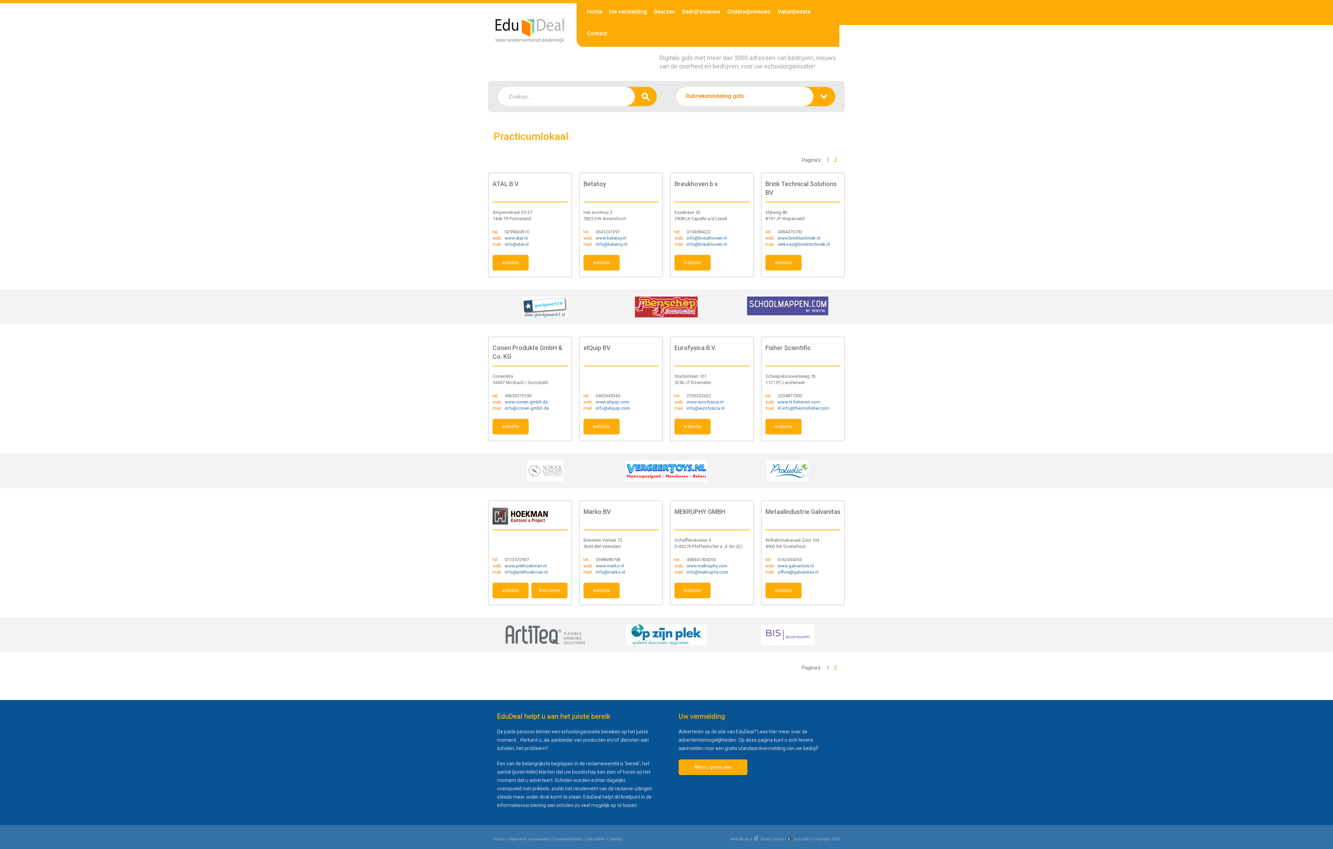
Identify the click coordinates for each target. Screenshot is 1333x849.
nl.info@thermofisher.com (803, 408)
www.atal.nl (516, 238)
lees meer (550, 590)
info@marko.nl (610, 572)
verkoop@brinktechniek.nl (804, 244)
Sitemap (615, 839)
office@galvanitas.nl (798, 572)
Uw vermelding (628, 11)
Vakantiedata (794, 11)
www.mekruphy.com (707, 565)
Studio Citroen (772, 839)
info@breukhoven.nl (707, 238)
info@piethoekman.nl (526, 572)
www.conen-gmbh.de (526, 402)
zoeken (646, 96)
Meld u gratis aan (713, 767)
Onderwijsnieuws (749, 11)
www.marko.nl (610, 565)
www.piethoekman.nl (526, 565)
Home (594, 11)
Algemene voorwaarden (530, 839)
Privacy (500, 839)
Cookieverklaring (568, 839)
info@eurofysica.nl (705, 408)
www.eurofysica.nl (705, 402)
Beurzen (664, 11)
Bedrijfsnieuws (701, 11)
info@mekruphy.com (707, 572)
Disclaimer (596, 839)
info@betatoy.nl (611, 244)
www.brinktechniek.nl (799, 238)
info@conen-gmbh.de (527, 408)
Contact (597, 33)
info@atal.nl (517, 244)
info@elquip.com (613, 408)
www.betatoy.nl (611, 238)
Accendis (802, 839)
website (510, 262)
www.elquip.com (612, 402)
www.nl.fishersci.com (799, 402)
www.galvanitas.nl (796, 565)
